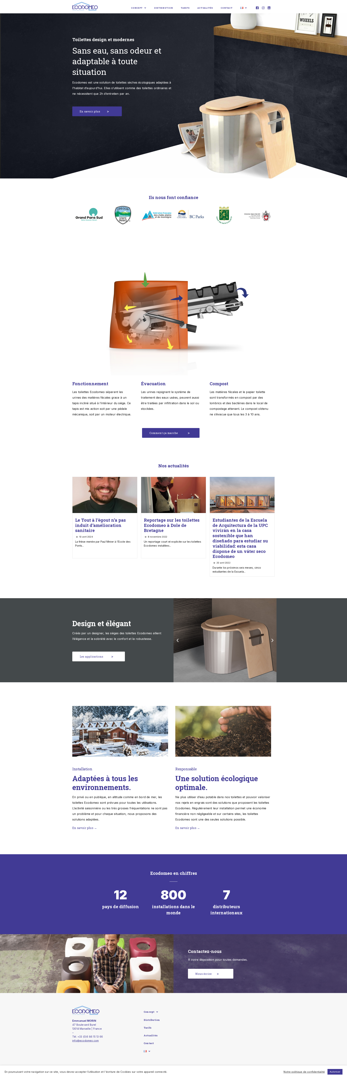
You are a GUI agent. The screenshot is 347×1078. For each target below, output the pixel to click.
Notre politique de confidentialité (304, 1071)
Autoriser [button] (335, 1071)
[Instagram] (263, 7)
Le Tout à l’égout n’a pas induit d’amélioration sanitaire (100, 525)
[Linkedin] (269, 7)
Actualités (205, 7)
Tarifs (185, 7)
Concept (137, 7)
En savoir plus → (84, 828)
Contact (226, 7)
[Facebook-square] (257, 7)
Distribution (163, 7)
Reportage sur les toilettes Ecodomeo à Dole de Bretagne (172, 525)
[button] (97, 111)
